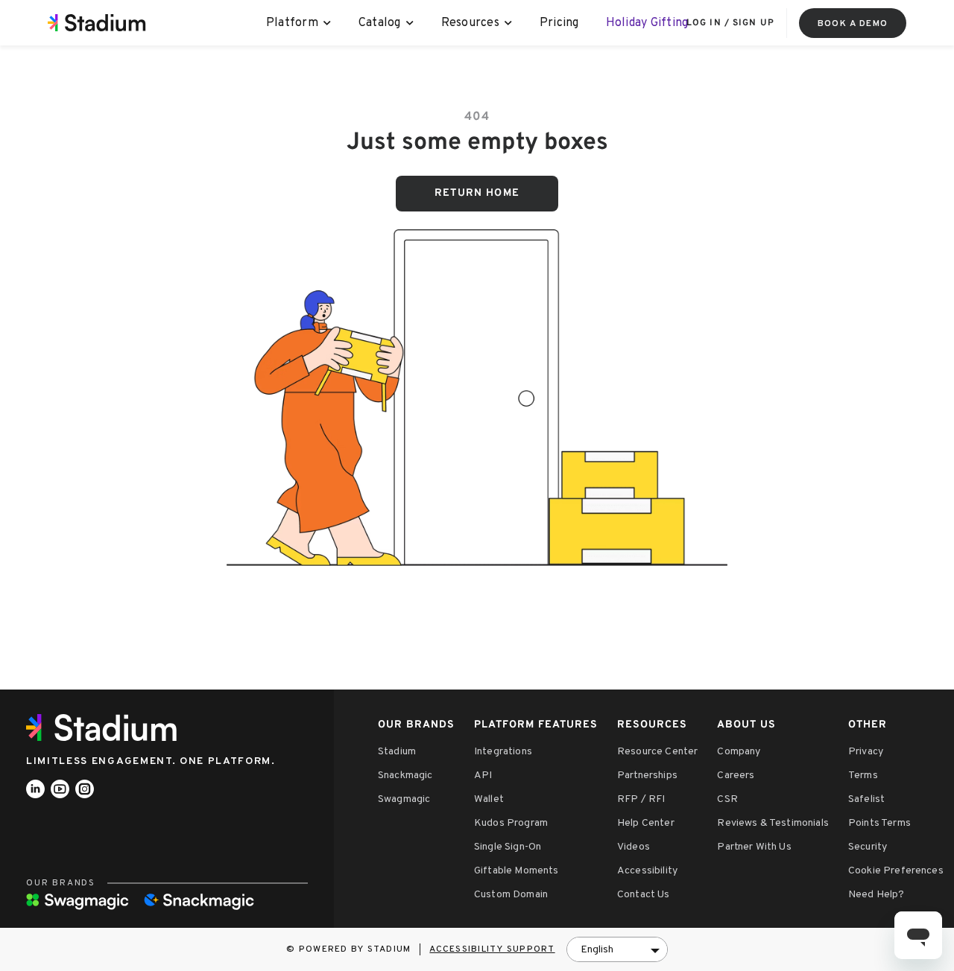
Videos (633, 847)
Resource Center (657, 751)
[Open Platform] (327, 23)
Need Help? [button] (876, 894)
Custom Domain (511, 894)
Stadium (397, 751)
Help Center (646, 823)
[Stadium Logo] (106, 727)
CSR (727, 799)
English (597, 949)
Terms (863, 775)
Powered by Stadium (355, 949)
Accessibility (647, 871)
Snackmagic (405, 775)
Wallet (489, 799)
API (483, 775)
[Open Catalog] (410, 23)
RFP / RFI (641, 799)
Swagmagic (404, 799)
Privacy (865, 751)
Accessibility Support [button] (492, 949)
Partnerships (647, 775)
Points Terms (879, 823)
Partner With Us (754, 847)
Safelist (866, 799)
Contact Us (643, 894)
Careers (735, 775)
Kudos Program (511, 823)
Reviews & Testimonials (773, 823)
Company (738, 751)
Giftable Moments (516, 871)
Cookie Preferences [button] (896, 871)
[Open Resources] (509, 23)
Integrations (503, 751)
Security (867, 847)
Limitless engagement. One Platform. (151, 761)
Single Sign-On (507, 847)
